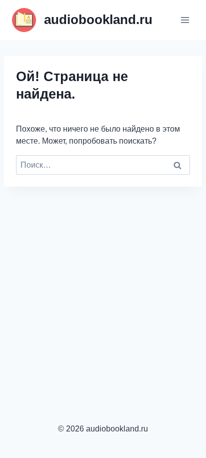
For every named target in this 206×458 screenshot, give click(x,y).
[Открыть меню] (185, 20)
